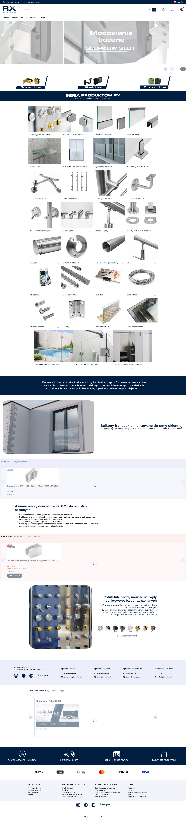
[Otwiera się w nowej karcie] (16, 676)
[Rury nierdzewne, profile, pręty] (109, 250)
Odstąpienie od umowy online (72, 794)
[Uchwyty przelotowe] (111, 186)
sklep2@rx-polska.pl (133, 677)
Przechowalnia (33, 792)
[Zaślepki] (44, 250)
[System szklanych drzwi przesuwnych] (132, 351)
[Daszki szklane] (44, 154)
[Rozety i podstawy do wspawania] (141, 218)
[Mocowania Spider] (46, 186)
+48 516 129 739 (70, 673)
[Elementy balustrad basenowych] (53, 351)
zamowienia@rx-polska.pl (73, 677)
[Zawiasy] (77, 314)
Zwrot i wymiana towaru (70, 796)
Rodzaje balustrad (101, 796)
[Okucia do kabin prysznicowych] (93, 351)
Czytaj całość (41, 729)
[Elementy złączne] (44, 314)
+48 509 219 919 (131, 673)
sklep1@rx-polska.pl (165, 677)
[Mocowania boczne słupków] (44, 218)
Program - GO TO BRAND (137, 796)
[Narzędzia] (109, 282)
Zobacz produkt (15, 575)
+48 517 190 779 (164, 673)
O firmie (130, 790)
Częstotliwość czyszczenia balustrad (108, 792)
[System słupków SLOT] (109, 154)
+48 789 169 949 (103, 673)
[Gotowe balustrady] (109, 314)
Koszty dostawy (67, 788)
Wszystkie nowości (20, 462)
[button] (154, 9)
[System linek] (141, 282)
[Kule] (141, 250)
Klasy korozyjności (101, 794)
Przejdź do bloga (58, 691)
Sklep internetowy (92, 817)
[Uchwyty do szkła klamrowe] (77, 122)
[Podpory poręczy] (109, 218)
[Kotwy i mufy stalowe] (77, 282)
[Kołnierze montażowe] (77, 250)
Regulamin (65, 790)
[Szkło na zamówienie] (141, 314)
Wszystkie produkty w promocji (25, 536)
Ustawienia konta (34, 790)
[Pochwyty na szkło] (141, 122)
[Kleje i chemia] (44, 282)
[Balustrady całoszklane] (109, 122)
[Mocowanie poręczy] (143, 186)
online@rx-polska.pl (104, 677)
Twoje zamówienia (34, 788)
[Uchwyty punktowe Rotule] (44, 122)
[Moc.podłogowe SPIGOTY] (141, 154)
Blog (129, 794)
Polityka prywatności (69, 792)
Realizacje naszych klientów (137, 792)
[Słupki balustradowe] (78, 186)
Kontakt (31, 794)
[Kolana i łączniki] (77, 218)
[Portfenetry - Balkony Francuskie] (77, 154)
